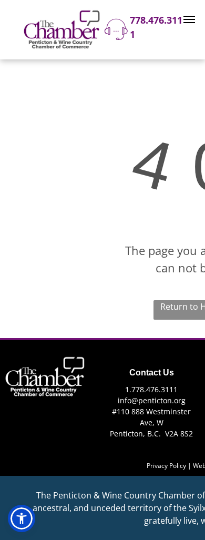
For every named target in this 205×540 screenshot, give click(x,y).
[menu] (189, 19)
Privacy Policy (166, 465)
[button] (22, 518)
